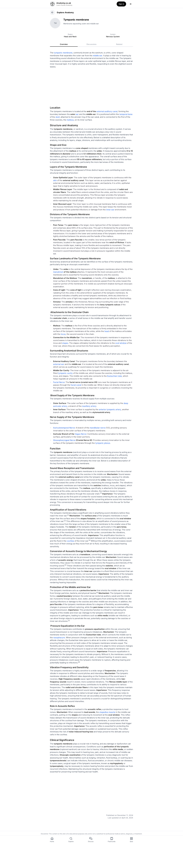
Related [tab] (119, 44)
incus (63, 334)
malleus (70, 120)
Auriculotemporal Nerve (64, 428)
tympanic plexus (102, 443)
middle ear (97, 55)
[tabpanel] (91, 433)
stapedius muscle (107, 712)
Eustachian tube (114, 376)
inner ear (110, 209)
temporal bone (125, 114)
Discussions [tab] (91, 44)
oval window (120, 343)
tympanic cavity (65, 373)
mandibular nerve (98, 428)
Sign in (121, 4)
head (106, 331)
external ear (58, 364)
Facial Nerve (59, 382)
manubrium (58, 272)
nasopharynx (59, 637)
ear (77, 114)
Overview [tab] (64, 44)
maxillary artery (89, 406)
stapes (65, 343)
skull (58, 117)
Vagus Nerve (80, 434)
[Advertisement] (91, 86)
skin (55, 180)
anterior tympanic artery (110, 409)
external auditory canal (107, 111)
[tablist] (91, 44)
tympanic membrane (63, 52)
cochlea (70, 541)
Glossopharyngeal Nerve (64, 440)
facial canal (76, 385)
